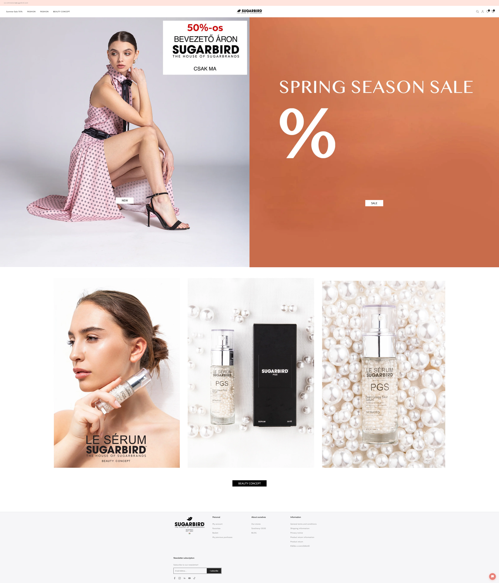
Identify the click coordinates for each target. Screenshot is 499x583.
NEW (125, 200)
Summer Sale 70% (14, 11)
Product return (296, 541)
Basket (215, 533)
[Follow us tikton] (194, 578)
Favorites (216, 528)
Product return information (302, 537)
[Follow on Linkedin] (184, 578)
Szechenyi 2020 (258, 528)
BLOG (254, 533)
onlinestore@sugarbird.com (17, 3)
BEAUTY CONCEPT (61, 11)
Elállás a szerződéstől (300, 546)
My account (217, 524)
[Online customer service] (492, 576)
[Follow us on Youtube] (189, 578)
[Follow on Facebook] (174, 578)
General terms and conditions (303, 524)
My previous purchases (222, 537)
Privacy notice (296, 533)
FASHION (31, 11)
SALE (374, 203)
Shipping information (300, 528)
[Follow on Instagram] (179, 578)
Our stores (256, 524)
